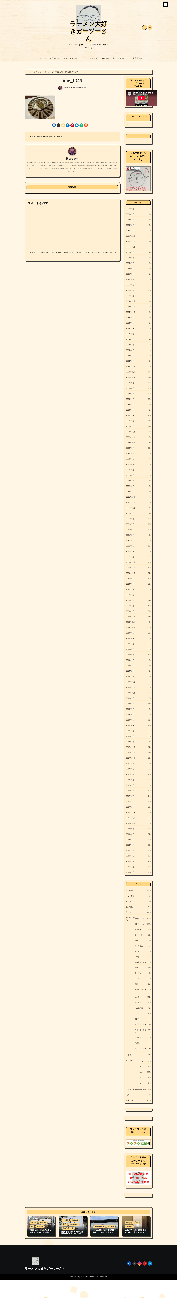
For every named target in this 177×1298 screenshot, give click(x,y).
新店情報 (129, 907)
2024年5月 (130, 339)
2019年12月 (130, 616)
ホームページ (40, 58)
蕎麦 (136, 984)
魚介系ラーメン (140, 1024)
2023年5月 (130, 404)
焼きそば (138, 1002)
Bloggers (93, 1276)
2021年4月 (130, 540)
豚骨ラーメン (140, 919)
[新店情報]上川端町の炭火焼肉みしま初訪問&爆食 (40, 1231)
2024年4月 (130, 345)
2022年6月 (130, 464)
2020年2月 (130, 606)
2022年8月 (130, 453)
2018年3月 (130, 731)
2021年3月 (130, 546)
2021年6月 (130, 529)
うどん (137, 978)
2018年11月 (130, 687)
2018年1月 (130, 742)
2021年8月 (130, 519)
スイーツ (143, 1061)
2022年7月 (130, 459)
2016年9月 (130, 829)
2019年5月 (130, 655)
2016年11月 (130, 818)
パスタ (137, 1013)
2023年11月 (130, 372)
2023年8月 (130, 388)
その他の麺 (139, 1008)
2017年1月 (130, 807)
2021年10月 (130, 508)
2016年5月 (130, 850)
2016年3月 (130, 861)
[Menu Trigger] (165, 4)
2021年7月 (130, 524)
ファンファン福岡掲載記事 (136, 1089)
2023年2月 (130, 421)
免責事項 (106, 58)
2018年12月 (130, 682)
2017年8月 (130, 769)
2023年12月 (130, 366)
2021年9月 (130, 513)
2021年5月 (130, 535)
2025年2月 (130, 290)
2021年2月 (130, 551)
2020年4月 (130, 595)
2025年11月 (130, 241)
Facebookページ (138, 136)
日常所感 (129, 1100)
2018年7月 (130, 709)
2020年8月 (130, 584)
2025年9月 (130, 252)
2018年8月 (130, 704)
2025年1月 (130, 296)
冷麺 (136, 940)
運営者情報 (137, 58)
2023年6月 (130, 399)
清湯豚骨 (138, 1037)
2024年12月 (130, 301)
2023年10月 (130, 377)
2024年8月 (130, 323)
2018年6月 (130, 714)
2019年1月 (130, 676)
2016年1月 (130, 872)
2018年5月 (130, 720)
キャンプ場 (130, 896)
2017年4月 (130, 791)
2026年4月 (130, 220)
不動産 (128, 1055)
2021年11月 (130, 502)
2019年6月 (130, 649)
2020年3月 (130, 600)
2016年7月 (130, 839)
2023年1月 (130, 426)
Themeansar (104, 1276)
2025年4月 (130, 279)
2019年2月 (130, 671)
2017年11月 (130, 752)
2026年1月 (130, 230)
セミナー (129, 1095)
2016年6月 (130, 845)
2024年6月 (130, 334)
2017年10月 (130, 758)
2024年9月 (130, 317)
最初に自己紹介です (121, 58)
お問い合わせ (55, 58)
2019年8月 (130, 638)
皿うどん (138, 973)
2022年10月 (130, 442)
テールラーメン (140, 1048)
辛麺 (136, 968)
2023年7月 (130, 394)
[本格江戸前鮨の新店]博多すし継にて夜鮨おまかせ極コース (136, 1232)
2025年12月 (130, 236)
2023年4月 (130, 410)
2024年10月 (130, 312)
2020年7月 (130, 589)
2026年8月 (130, 209)
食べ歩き (129, 1060)
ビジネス (129, 901)
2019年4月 (130, 660)
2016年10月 (130, 823)
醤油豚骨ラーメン (140, 991)
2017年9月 (130, 763)
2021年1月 (130, 557)
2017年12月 (130, 747)
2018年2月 (130, 736)
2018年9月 (130, 698)
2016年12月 (130, 812)
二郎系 (137, 957)
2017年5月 (130, 785)
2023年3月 (130, 415)
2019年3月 (130, 665)
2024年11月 (130, 307)
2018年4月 (130, 725)
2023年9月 (130, 383)
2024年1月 (130, 361)
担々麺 (137, 951)
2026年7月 (130, 214)
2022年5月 (130, 470)
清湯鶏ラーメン (140, 1043)
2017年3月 (130, 796)
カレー (142, 1083)
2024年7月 (130, 328)
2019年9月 (130, 633)
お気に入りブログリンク (74, 58)
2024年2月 (130, 355)
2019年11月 (130, 622)
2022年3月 (130, 481)
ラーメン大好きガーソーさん (88, 31)
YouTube (129, 890)
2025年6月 (130, 268)
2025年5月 (130, 274)
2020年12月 (130, 562)
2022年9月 (130, 448)
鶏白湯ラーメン (140, 962)
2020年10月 (130, 573)
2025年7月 (130, 263)
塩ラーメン (139, 935)
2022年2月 (130, 486)
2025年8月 (130, 258)
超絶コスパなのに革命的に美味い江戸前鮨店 (46, 136)
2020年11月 (130, 568)
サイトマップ (93, 58)
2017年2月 (130, 801)
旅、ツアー (130, 912)
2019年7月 (130, 644)
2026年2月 (130, 225)
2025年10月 (130, 247)
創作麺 (137, 997)
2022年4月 (130, 475)
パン (141, 1067)
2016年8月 (130, 834)
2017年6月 (130, 780)
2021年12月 (130, 497)
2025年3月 (130, 285)
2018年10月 (130, 693)
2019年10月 (130, 627)
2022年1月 (130, 491)
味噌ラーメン (140, 929)
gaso (70, 87)
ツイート (129, 125)
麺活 (127, 919)
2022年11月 (130, 437)
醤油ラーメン (140, 924)
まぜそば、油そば (140, 1031)
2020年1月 (130, 611)
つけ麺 (137, 1019)
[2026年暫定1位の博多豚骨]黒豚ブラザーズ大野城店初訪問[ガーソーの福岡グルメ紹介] (104, 1233)
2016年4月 (130, 856)
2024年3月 (130, 350)
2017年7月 (130, 774)
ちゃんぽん (139, 946)
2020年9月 (130, 578)
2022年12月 (130, 432)
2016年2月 (130, 867)
